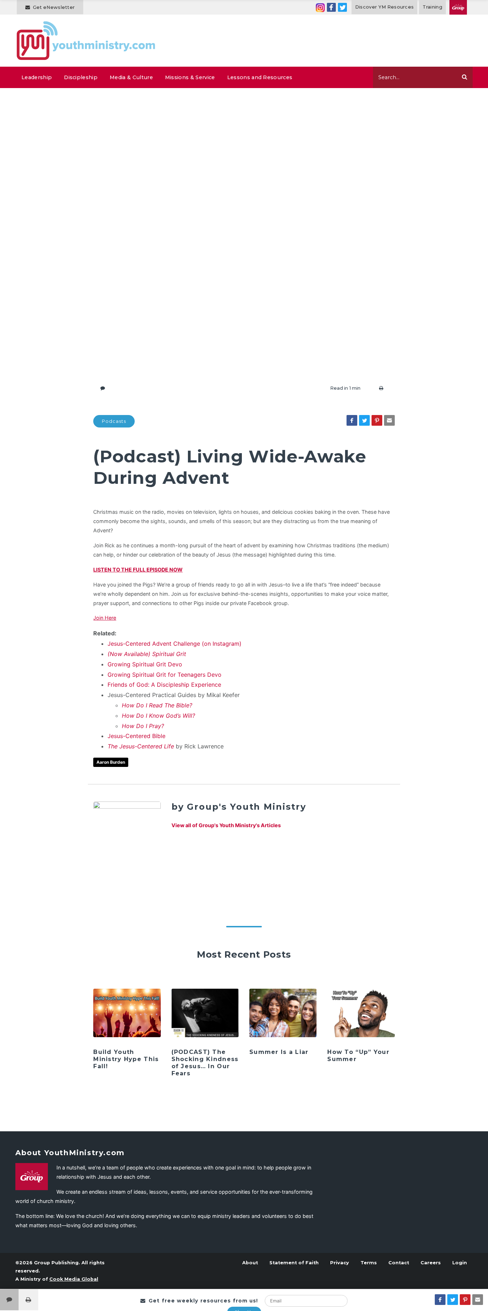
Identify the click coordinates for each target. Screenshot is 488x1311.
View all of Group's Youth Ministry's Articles (226, 825)
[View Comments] (9, 1299)
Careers (430, 1262)
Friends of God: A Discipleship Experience (164, 684)
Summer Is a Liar (278, 1052)
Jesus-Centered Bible (136, 735)
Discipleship (81, 77)
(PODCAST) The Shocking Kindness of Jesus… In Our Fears (205, 1063)
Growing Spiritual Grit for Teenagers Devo (164, 674)
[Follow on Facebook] (331, 7)
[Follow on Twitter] (342, 7)
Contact (398, 1262)
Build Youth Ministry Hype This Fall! (126, 1059)
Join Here (104, 618)
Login (459, 1262)
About (250, 1262)
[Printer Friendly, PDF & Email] (381, 388)
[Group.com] (458, 7)
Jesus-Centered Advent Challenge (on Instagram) (174, 643)
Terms (368, 1262)
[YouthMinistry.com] (86, 40)
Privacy (339, 1262)
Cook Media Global (73, 1279)
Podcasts (114, 421)
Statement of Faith (294, 1262)
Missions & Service (190, 77)
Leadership (36, 77)
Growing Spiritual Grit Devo (145, 664)
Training (432, 7)
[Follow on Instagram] (320, 7)
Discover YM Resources (384, 7)
